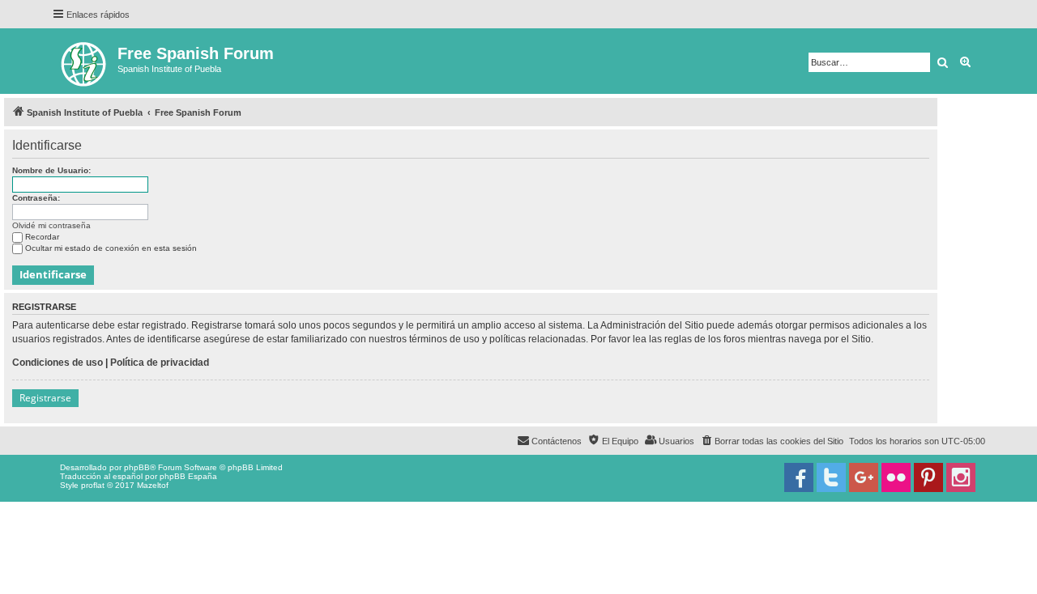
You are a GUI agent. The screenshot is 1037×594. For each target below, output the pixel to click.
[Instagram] (960, 477)
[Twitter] (831, 477)
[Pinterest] (928, 477)
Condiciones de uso (57, 362)
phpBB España (188, 476)
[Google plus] (863, 477)
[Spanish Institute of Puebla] (84, 61)
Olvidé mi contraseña (51, 225)
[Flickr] (896, 477)
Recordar (42, 236)
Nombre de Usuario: (51, 170)
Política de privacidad (159, 362)
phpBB (137, 467)
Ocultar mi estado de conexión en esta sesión (111, 248)
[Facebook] (798, 477)
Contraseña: (36, 197)
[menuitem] (771, 441)
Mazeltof (153, 485)
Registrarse (45, 398)
